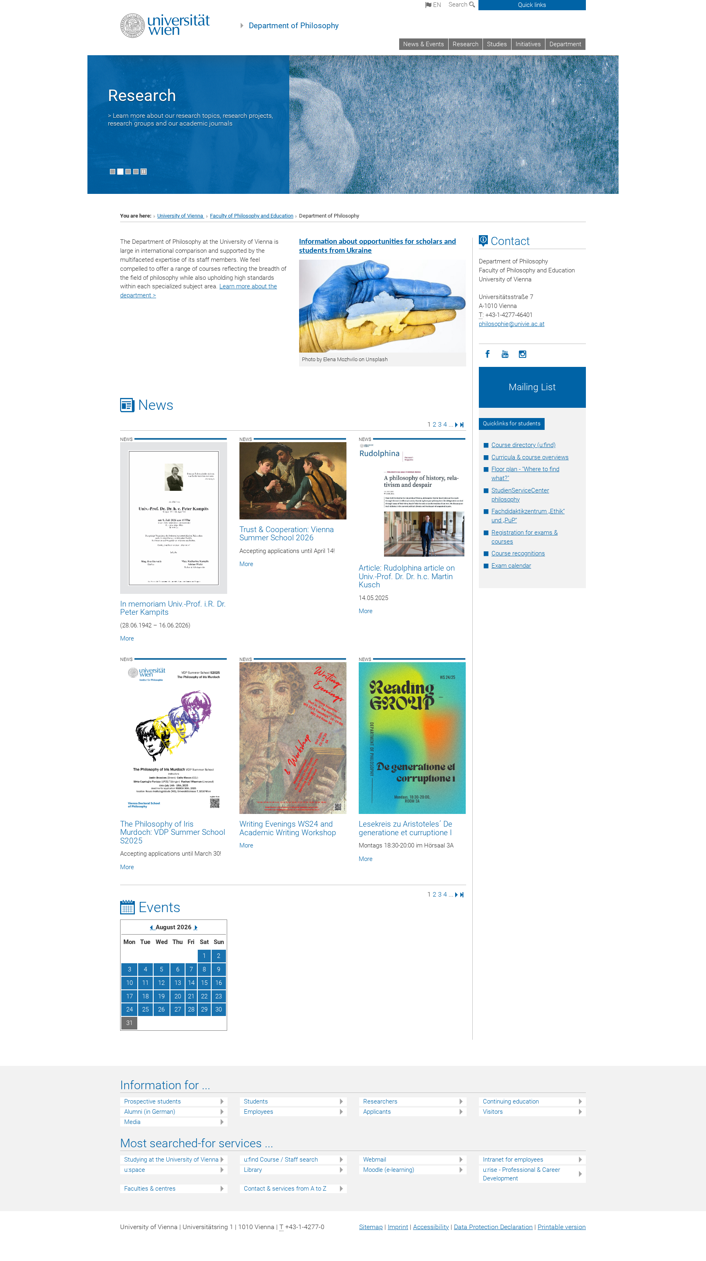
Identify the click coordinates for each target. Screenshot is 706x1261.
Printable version (562, 1227)
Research (465, 44)
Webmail (374, 1159)
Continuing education (511, 1101)
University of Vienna (180, 216)
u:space (134, 1169)
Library (253, 1169)
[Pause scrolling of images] (144, 172)
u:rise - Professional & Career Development (521, 1174)
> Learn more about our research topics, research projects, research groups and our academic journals (190, 119)
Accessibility (431, 1227)
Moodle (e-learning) (388, 1169)
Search (459, 4)
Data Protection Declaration (493, 1227)
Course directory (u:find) (524, 445)
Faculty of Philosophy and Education (251, 216)
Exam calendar (511, 565)
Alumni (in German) (149, 1111)
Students (256, 1101)
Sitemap (371, 1227)
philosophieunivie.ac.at (512, 324)
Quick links (532, 5)
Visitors (493, 1111)
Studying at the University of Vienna (171, 1159)
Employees (258, 1111)
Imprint (398, 1227)
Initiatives (528, 44)
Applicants (377, 1111)
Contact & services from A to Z (285, 1188)
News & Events (423, 44)
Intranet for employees (513, 1159)
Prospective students (152, 1101)
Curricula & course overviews (530, 457)
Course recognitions (518, 553)
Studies (497, 44)
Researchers (380, 1101)
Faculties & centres (150, 1188)
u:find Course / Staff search (281, 1159)
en (436, 5)
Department (565, 44)
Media (132, 1122)
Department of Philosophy (294, 25)
